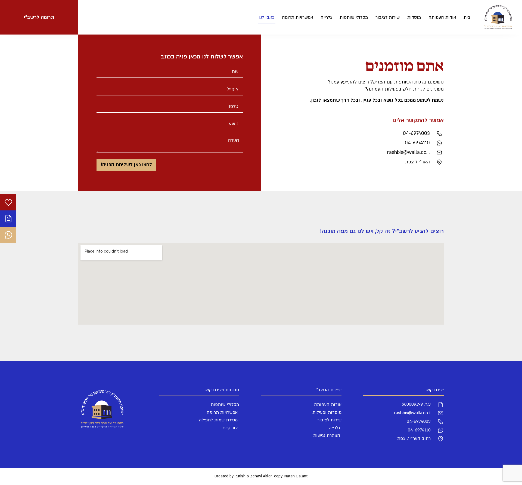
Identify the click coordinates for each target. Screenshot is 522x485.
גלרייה (326, 17)
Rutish (240, 476)
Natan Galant (295, 476)
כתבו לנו (266, 17)
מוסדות (414, 17)
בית (467, 17)
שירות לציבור (387, 17)
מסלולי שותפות (354, 17)
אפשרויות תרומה (297, 17)
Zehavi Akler (261, 476)
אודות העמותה (442, 17)
